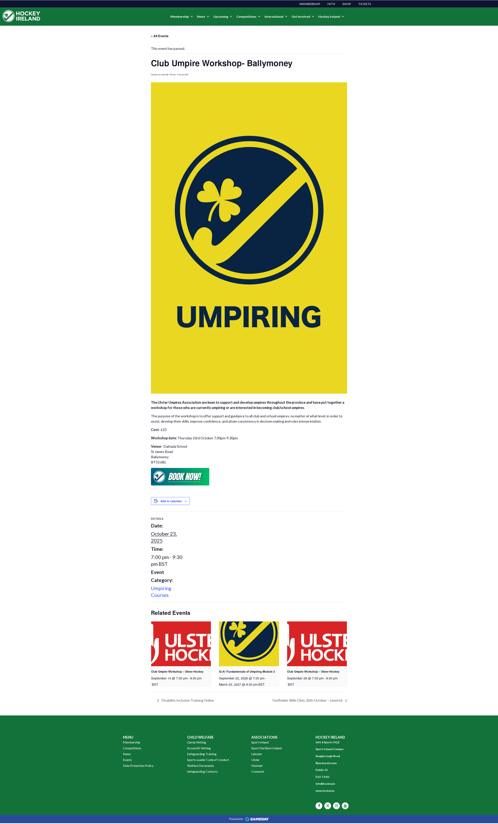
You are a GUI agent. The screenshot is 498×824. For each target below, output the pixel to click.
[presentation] (181, 643)
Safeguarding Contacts (202, 771)
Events (127, 760)
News (201, 16)
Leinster (256, 754)
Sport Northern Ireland (266, 748)
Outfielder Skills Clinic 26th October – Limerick (307, 700)
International (274, 16)
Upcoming (220, 16)
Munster (257, 765)
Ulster (255, 760)
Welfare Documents (200, 765)
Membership (309, 4)
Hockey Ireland (329, 16)
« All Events (159, 36)
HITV (331, 4)
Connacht (257, 771)
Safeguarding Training (202, 754)
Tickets (364, 4)
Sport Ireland (260, 742)
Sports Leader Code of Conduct (208, 760)
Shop (346, 4)
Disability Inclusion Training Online (187, 700)
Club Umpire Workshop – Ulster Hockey (177, 671)
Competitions (246, 16)
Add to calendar (171, 501)
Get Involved (301, 16)
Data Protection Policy (138, 765)
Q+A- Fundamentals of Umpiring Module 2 (247, 671)
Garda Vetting (196, 742)
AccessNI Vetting (199, 748)
